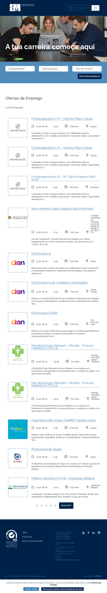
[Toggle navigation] (95, 8)
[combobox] (53, 69)
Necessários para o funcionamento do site (62, 589)
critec (98, 576)
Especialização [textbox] (50, 68)
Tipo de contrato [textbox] (84, 68)
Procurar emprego (89, 76)
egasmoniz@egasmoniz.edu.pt (68, 560)
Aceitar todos (31, 589)
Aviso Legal (27, 537)
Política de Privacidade (32, 541)
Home (24, 532)
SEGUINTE (66, 505)
